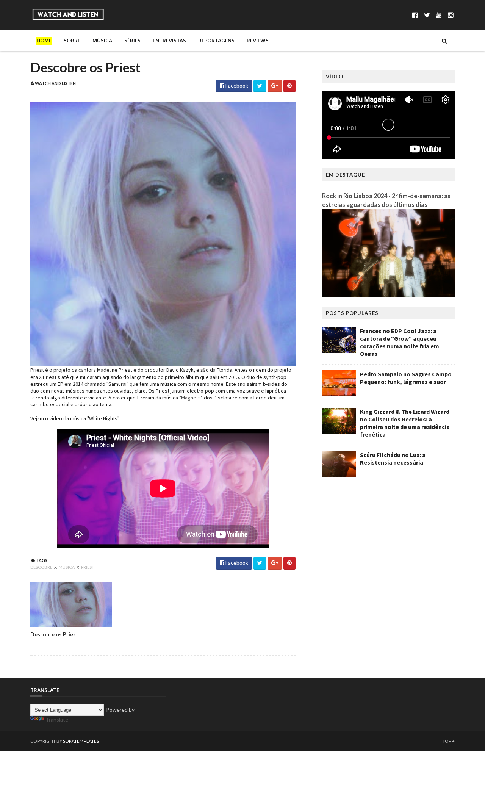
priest (87, 567)
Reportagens (216, 41)
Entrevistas (169, 41)
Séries (132, 41)
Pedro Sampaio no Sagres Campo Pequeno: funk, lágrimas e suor (406, 377)
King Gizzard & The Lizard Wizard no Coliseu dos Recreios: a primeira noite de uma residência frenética (405, 423)
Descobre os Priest (54, 634)
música (67, 567)
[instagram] (451, 15)
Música (102, 41)
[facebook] (415, 15)
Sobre (72, 41)
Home (44, 41)
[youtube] (439, 15)
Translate (56, 719)
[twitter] (427, 15)
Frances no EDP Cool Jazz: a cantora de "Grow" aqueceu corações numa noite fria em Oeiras (399, 342)
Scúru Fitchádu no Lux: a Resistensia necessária (393, 458)
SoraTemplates (81, 741)
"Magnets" (191, 397)
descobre (41, 567)
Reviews (258, 41)
